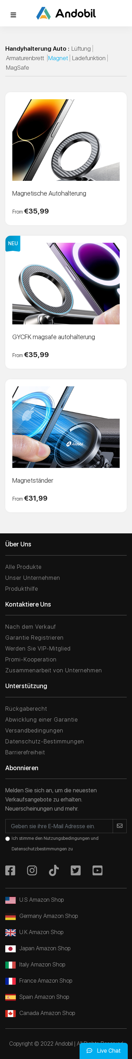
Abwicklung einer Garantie (41, 719)
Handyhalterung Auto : (37, 48)
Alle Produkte (23, 567)
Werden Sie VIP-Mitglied (38, 648)
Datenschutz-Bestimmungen (44, 741)
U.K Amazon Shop (41, 932)
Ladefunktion (89, 58)
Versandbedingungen (34, 730)
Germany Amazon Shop (48, 916)
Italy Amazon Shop (42, 964)
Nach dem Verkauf (30, 626)
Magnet (58, 58)
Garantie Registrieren (34, 637)
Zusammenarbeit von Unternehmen (53, 670)
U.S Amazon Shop (41, 899)
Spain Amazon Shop (44, 997)
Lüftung (81, 48)
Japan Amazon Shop (44, 948)
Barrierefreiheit (25, 752)
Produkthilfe (21, 588)
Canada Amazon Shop (47, 1013)
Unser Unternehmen (32, 578)
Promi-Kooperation (31, 659)
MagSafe (17, 67)
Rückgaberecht (26, 708)
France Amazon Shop (45, 980)
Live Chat (108, 1050)
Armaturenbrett (25, 58)
